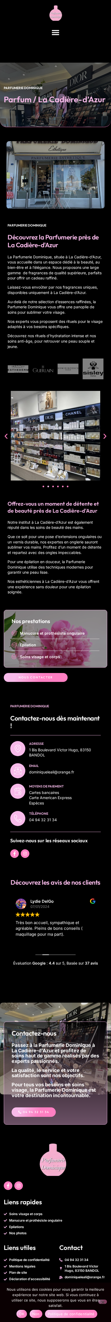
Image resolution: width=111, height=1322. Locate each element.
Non (36, 1314)
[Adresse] (17, 748)
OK (21, 1314)
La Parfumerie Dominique (30, 257)
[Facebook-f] (14, 853)
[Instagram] (25, 853)
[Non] (102, 1302)
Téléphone (38, 814)
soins (12, 312)
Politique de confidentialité (71, 1314)
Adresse (36, 744)
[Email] (17, 770)
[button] (56, 32)
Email (34, 766)
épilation (31, 561)
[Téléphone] (17, 818)
